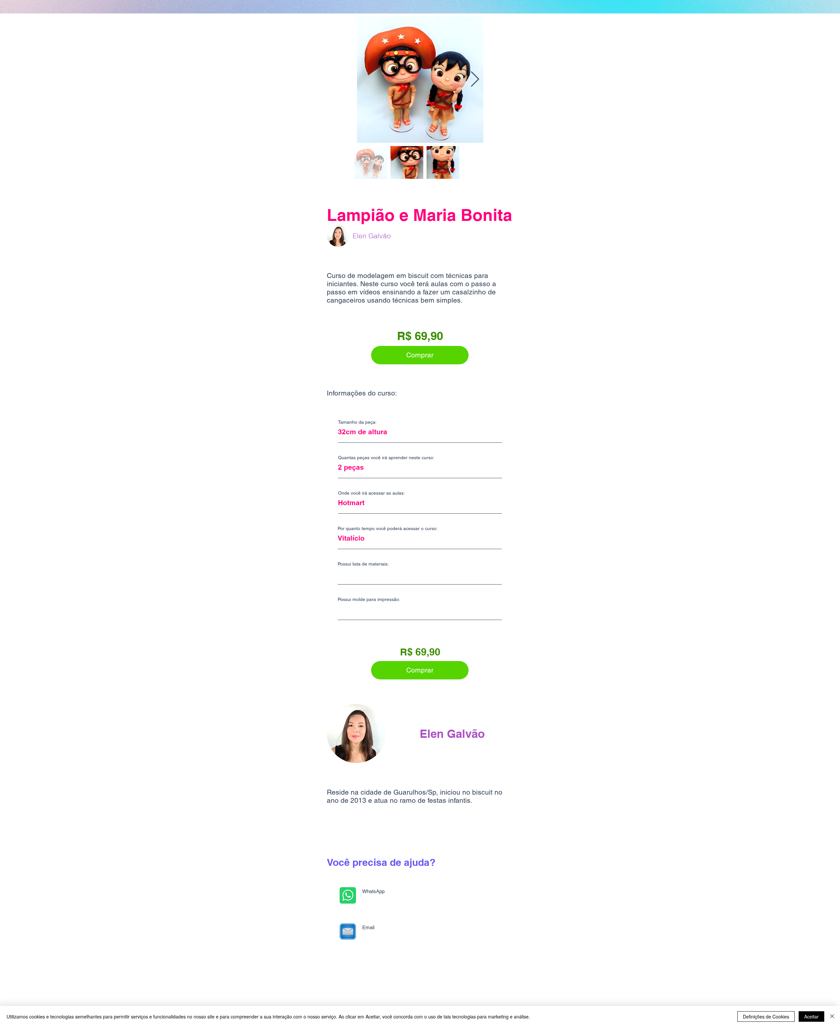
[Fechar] (832, 1016)
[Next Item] (475, 79)
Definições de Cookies (766, 1016)
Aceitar (811, 1016)
